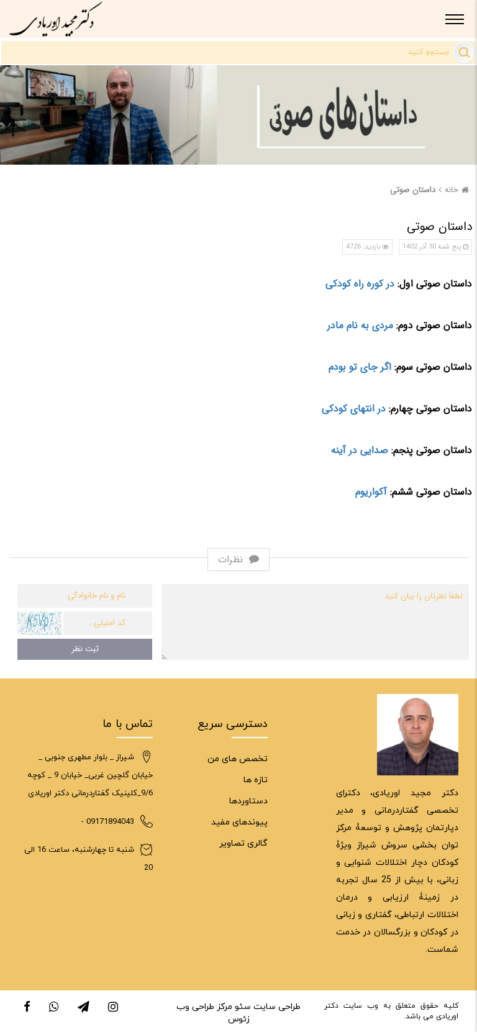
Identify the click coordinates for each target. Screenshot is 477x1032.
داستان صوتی (412, 189)
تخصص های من (237, 759)
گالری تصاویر (243, 843)
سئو (241, 1007)
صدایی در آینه (359, 450)
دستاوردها (248, 801)
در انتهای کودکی (354, 408)
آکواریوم (371, 492)
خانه (451, 189)
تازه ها (255, 780)
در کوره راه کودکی (359, 283)
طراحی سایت (276, 1007)
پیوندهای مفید (239, 822)
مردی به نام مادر (360, 325)
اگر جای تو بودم (360, 367)
